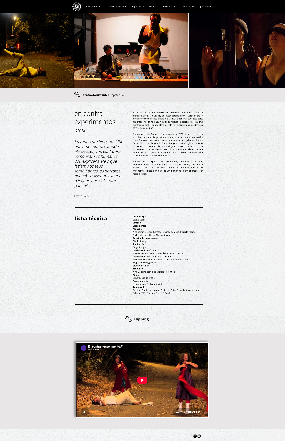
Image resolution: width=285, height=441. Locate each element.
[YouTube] (199, 436)
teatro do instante (95, 95)
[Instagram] (195, 436)
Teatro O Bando (146, 146)
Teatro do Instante (168, 112)
